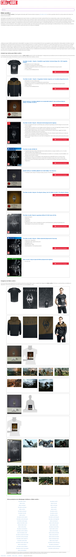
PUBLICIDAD (3, 555)
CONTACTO (20, 555)
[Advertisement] (38, 34)
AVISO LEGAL (14, 555)
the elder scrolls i (43, 14)
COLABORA (9, 555)
